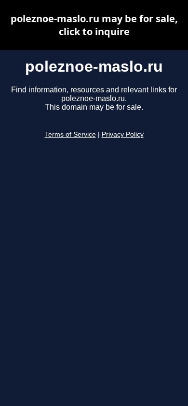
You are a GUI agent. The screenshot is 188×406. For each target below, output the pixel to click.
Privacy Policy (123, 134)
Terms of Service (70, 134)
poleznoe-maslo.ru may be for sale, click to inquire (94, 25)
